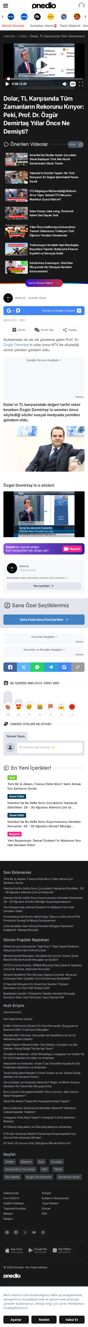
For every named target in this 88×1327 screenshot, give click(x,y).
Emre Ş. (30, 298)
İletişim (8, 1218)
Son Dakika (12, 1177)
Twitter (9, 1161)
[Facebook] (16, 1232)
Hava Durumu (12, 1012)
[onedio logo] (41, 1275)
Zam (41, 1161)
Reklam (8, 1213)
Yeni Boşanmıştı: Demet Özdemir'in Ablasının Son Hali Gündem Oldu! (44, 843)
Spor (12, 777)
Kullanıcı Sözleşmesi (55, 1198)
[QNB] (63, 17)
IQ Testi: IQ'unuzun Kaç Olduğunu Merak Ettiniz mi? (37, 1143)
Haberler (9, 36)
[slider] (44, 79)
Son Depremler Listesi (17, 1019)
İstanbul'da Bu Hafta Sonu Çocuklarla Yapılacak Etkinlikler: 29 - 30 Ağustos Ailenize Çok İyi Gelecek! (42, 805)
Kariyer (46, 1193)
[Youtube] (34, 1232)
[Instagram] (7, 1232)
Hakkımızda (11, 1193)
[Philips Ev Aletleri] (24, 17)
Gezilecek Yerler (69, 1177)
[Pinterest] (43, 1232)
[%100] (50, 17)
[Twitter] (25, 1232)
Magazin (14, 834)
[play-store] (39, 1250)
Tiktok (58, 1169)
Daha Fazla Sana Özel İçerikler (41, 619)
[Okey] (37, 17)
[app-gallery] (63, 1250)
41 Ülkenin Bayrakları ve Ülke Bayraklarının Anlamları (37, 1127)
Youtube (56, 1161)
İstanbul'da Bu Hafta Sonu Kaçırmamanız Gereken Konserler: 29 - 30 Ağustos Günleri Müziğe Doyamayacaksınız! (44, 824)
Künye (46, 1208)
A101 (44, 1169)
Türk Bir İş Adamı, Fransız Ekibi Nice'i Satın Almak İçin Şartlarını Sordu (44, 786)
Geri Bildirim (11, 1198)
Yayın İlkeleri (50, 1203)
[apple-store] (15, 1250)
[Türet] (77, 17)
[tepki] (7, 706)
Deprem (26, 1161)
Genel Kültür (16, 796)
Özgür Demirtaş (16, 345)
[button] (73, 84)
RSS (44, 1213)
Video (23, 36)
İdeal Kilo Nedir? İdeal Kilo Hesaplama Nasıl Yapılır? (36, 1101)
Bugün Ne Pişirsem (38, 1177)
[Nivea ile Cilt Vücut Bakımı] (11, 17)
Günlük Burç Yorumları (20, 1169)
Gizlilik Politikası (13, 1203)
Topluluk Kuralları (14, 1208)
